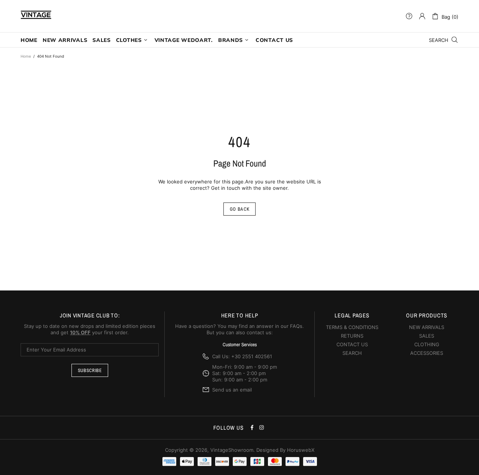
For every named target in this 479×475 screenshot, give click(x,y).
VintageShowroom (36, 16)
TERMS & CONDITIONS (352, 327)
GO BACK (240, 209)
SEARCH (352, 353)
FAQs (296, 326)
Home (26, 56)
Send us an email (232, 390)
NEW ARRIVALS (426, 327)
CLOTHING (426, 344)
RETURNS (352, 336)
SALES (426, 336)
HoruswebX (300, 450)
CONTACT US (352, 344)
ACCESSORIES (426, 353)
